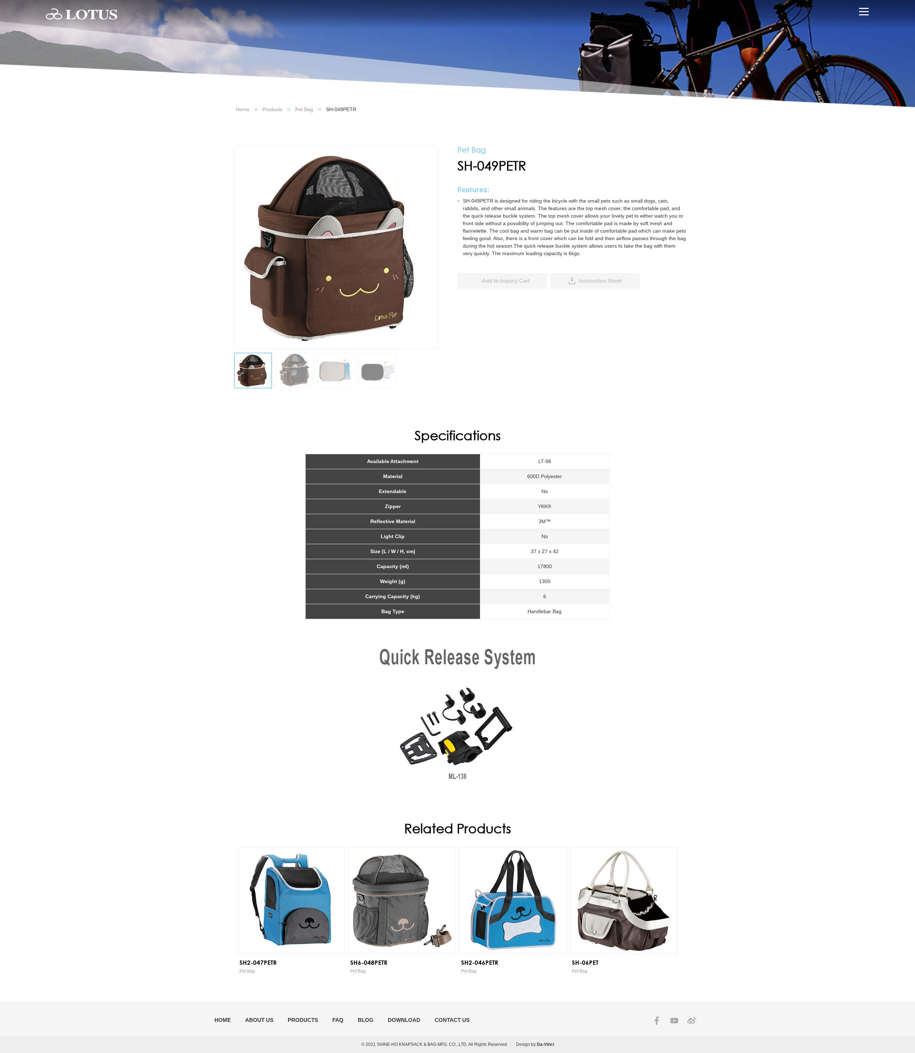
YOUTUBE (674, 1020)
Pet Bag (304, 109)
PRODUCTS (303, 1020)
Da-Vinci (545, 1044)
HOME (222, 1020)
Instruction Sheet (600, 281)
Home (242, 109)
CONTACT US (452, 1020)
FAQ (337, 1020)
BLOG (366, 1020)
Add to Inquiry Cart (506, 281)
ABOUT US (259, 1020)
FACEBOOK (656, 1020)
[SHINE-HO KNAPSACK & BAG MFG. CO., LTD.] (81, 14)
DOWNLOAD (404, 1020)
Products (272, 109)
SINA (691, 1020)
